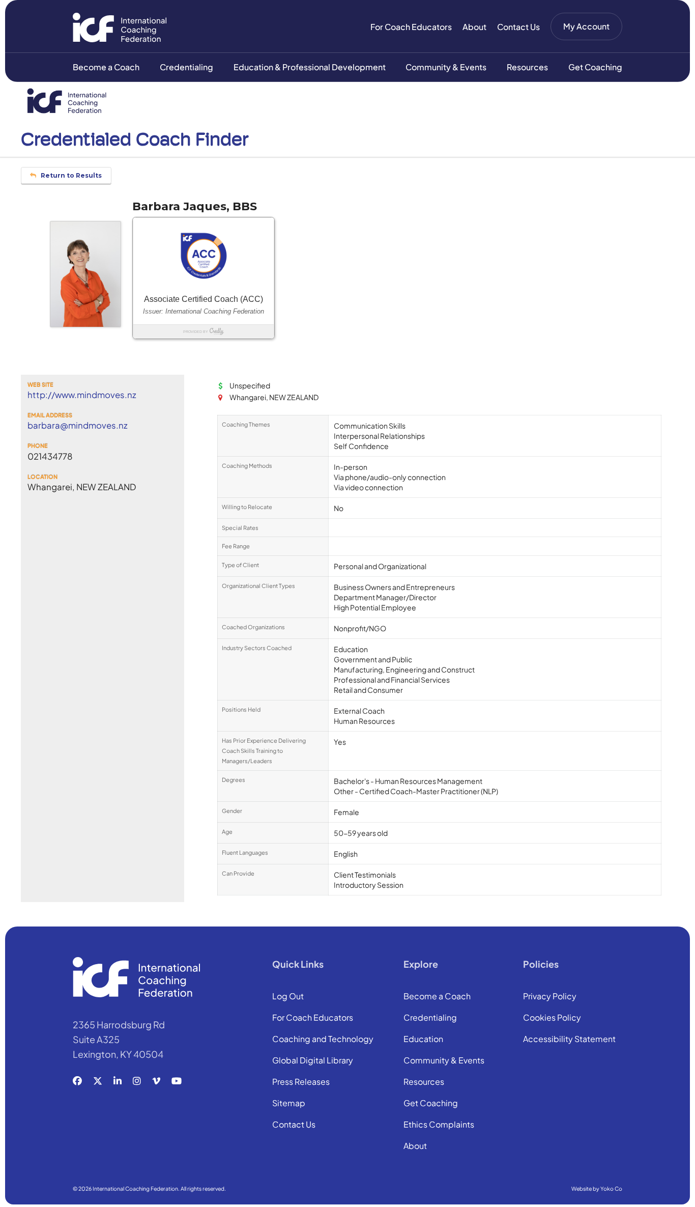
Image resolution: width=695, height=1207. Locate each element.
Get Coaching (595, 67)
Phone (37, 445)
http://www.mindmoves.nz (81, 395)
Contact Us (518, 26)
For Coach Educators (411, 26)
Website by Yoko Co (596, 1188)
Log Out (288, 996)
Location (42, 476)
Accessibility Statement (569, 1039)
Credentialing (186, 67)
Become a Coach (106, 67)
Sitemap (288, 1103)
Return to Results (70, 175)
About (474, 26)
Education (423, 1039)
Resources (527, 67)
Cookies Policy (552, 1018)
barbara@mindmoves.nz (77, 425)
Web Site (40, 384)
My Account (586, 26)
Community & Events (446, 67)
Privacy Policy (549, 996)
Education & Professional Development (310, 67)
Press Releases (301, 1082)
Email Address (49, 415)
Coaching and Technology (322, 1039)
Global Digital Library (312, 1060)
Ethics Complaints (438, 1125)
